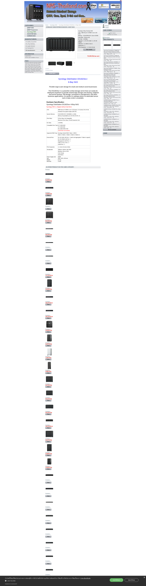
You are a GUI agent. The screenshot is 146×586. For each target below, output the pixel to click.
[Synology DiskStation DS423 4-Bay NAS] (49, 327)
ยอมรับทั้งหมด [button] (116, 580)
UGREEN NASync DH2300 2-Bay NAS (112, 105)
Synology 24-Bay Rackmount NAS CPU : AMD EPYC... (112, 53)
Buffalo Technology (31, 41)
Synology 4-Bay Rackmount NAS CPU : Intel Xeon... (112, 66)
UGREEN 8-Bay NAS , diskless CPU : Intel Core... (111, 117)
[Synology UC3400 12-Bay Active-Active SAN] (49, 573)
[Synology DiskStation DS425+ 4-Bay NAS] (49, 437)
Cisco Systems (31, 43)
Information (29, 54)
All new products (112, 129)
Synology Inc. (30, 48)
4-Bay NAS (30, 65)
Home (46, 25)
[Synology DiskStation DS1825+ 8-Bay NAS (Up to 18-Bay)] (49, 410)
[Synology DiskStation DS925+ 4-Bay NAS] (49, 382)
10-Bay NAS (38, 68)
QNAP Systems (31, 46)
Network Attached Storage (31, 62)
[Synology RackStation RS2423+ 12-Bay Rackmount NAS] (49, 314)
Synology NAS (31, 32)
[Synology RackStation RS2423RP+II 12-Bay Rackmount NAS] (49, 300)
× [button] (144, 577)
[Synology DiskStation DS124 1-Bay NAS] (49, 369)
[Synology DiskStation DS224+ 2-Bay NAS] (49, 341)
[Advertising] (106, 37)
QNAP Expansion (32, 30)
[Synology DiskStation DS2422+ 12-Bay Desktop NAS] (49, 218)
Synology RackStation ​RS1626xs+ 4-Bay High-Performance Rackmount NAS (112, 63)
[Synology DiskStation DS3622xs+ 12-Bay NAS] (49, 205)
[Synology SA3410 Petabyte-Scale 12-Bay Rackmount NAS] (49, 519)
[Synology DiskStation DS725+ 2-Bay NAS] (49, 451)
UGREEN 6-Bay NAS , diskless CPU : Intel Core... (111, 122)
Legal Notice (28, 55)
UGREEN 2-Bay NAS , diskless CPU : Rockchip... (111, 107)
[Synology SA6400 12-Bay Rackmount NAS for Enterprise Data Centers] (49, 546)
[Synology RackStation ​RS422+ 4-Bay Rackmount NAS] (49, 232)
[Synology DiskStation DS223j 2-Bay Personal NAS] (49, 355)
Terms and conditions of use (32, 57)
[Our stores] (112, 33)
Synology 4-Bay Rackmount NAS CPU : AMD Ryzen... (112, 71)
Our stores (107, 30)
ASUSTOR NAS (31, 34)
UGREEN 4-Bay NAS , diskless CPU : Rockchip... (111, 112)
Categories (29, 25)
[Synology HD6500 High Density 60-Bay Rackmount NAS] (49, 273)
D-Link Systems (31, 44)
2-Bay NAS (30, 67)
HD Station (27, 69)
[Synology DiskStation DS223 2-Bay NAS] (49, 286)
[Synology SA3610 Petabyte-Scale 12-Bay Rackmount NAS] (49, 532)
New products (108, 39)
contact (107, 27)
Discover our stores (112, 34)
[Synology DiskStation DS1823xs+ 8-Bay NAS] (52, 67)
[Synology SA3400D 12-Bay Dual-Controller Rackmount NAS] (49, 559)
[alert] (73, 581)
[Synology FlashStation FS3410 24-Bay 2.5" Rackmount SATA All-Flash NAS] (49, 492)
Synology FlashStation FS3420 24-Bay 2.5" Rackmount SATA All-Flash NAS (112, 57)
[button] (48, 581)
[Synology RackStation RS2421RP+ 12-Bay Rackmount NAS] (49, 177)
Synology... (48, 178)
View (48, 181)
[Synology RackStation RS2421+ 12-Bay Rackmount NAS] (49, 191)
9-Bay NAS (35, 71)
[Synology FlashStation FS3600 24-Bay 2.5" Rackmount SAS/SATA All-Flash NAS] (49, 478)
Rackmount (36, 65)
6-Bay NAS (32, 68)
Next (74, 63)
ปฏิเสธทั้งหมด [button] (131, 580)
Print (48, 68)
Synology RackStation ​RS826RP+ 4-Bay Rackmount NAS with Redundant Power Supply (112, 74)
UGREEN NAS (31, 36)
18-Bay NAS (31, 72)
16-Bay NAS (36, 67)
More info (52, 73)
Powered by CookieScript (11, 584)
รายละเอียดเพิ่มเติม (85, 578)
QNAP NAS (30, 28)
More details (89, 49)
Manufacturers (31, 39)
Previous (47, 63)
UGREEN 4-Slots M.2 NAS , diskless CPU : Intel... (110, 103)
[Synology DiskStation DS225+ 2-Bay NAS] (49, 465)
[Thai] (121, 2)
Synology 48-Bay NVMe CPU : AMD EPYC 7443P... (111, 82)
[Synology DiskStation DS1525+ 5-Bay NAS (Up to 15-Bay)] (49, 396)
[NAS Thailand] (37, 12)
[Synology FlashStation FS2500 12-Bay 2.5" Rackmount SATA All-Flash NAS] (49, 505)
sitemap (107, 25)
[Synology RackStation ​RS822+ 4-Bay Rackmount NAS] (49, 246)
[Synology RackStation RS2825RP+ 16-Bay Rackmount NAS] (49, 423)
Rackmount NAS (32, 63)
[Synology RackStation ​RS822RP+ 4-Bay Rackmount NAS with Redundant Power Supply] (49, 259)
